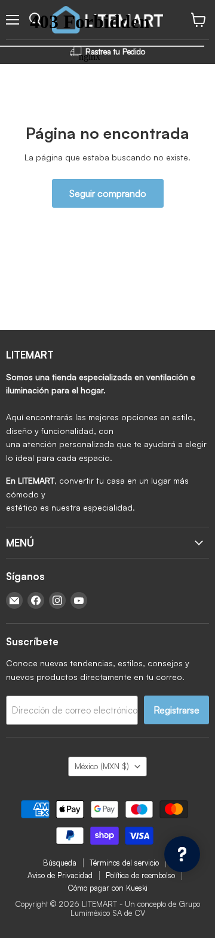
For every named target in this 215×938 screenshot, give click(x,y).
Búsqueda (59, 862)
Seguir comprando (107, 193)
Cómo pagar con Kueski (107, 888)
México (102, 766)
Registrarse (176, 710)
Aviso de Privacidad (60, 875)
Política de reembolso (140, 875)
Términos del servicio (124, 862)
